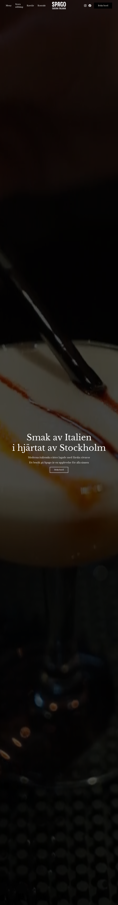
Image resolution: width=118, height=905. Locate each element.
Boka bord (103, 5)
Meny (9, 5)
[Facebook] (89, 5)
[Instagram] (85, 5)
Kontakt (42, 5)
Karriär (30, 5)
